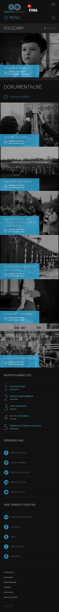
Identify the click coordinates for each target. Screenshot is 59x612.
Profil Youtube (18, 482)
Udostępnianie (10, 582)
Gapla (13, 536)
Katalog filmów (10, 597)
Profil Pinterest (19, 462)
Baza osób (8, 592)
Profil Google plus (20, 472)
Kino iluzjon (17, 546)
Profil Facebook (19, 452)
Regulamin (8, 577)
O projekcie (9, 572)
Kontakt (7, 587)
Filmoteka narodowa (21, 517)
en (53, 4)
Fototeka (15, 526)
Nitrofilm (15, 556)
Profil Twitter (18, 492)
